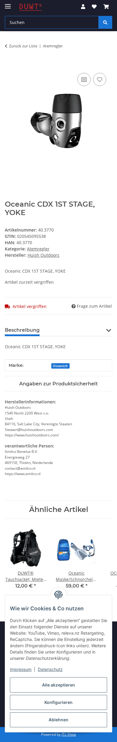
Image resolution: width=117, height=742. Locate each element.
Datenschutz (50, 669)
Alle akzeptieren (58, 684)
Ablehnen (58, 719)
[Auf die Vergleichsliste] (84, 79)
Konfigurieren (58, 702)
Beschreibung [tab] (22, 330)
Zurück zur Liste (23, 46)
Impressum (21, 669)
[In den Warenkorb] (9, 64)
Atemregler (38, 249)
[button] (83, 7)
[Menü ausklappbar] (8, 3)
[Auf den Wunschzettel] (99, 79)
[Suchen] (105, 22)
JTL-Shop (69, 734)
